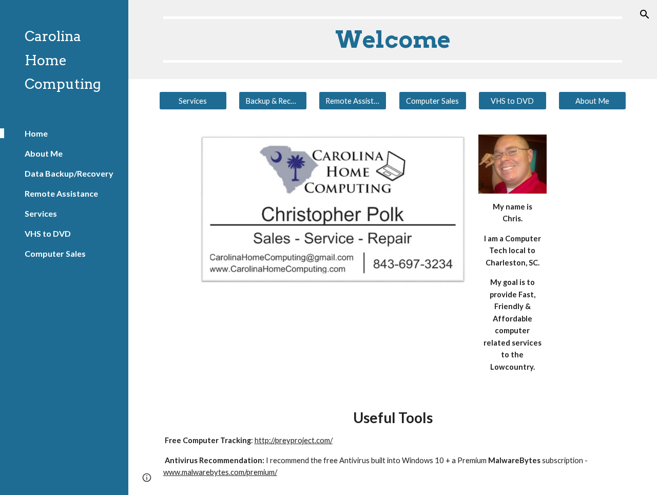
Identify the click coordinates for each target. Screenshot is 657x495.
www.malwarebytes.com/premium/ (220, 472)
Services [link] (41, 213)
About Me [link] (44, 153)
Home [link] (36, 133)
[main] (393, 39)
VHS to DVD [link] (48, 233)
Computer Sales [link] (55, 253)
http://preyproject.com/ (294, 440)
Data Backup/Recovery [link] (69, 173)
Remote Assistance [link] (61, 193)
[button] (644, 14)
